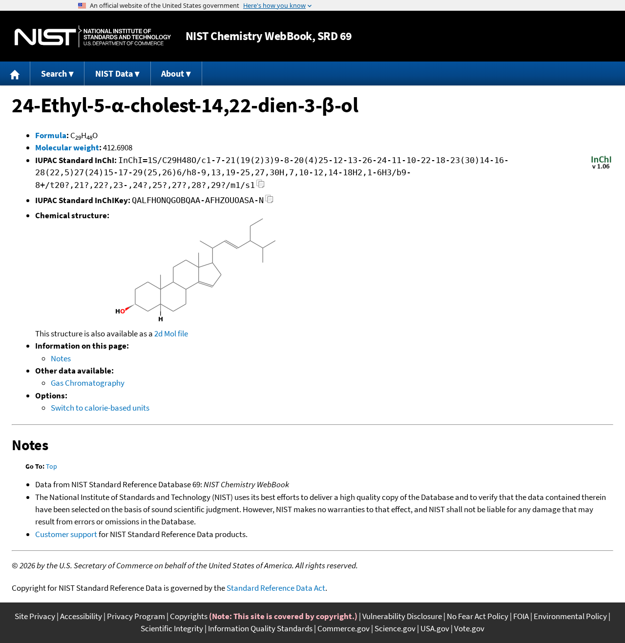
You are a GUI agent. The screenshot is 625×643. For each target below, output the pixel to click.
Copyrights (189, 616)
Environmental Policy (570, 616)
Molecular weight (67, 147)
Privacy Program (136, 616)
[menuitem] (15, 73)
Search (54, 73)
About (172, 73)
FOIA (521, 616)
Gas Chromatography (88, 382)
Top (51, 466)
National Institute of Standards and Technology (93, 36)
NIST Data (114, 73)
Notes (61, 358)
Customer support (66, 534)
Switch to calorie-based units (100, 407)
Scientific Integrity (172, 628)
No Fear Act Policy (477, 616)
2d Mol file (171, 333)
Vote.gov (469, 628)
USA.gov (434, 628)
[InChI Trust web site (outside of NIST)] (601, 168)
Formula (50, 135)
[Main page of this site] (15, 73)
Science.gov (395, 628)
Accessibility (81, 616)
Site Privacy (35, 616)
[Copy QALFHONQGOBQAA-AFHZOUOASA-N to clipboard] (269, 201)
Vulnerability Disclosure (402, 616)
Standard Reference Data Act (276, 587)
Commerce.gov (343, 628)
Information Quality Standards (260, 628)
